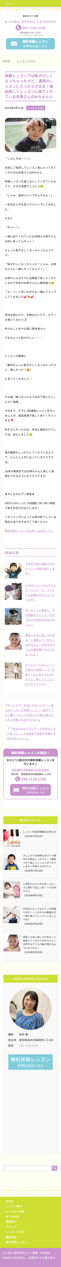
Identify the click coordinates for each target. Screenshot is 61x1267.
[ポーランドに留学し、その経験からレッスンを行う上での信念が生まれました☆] (13, 623)
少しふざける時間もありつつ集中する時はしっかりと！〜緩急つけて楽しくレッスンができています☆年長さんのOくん (39, 861)
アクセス (11, 1227)
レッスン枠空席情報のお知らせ (39, 832)
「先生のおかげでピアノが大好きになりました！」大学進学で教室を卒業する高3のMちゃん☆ (31, 733)
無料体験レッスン (16, 1242)
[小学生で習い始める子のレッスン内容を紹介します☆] (13, 576)
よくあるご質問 (15, 1211)
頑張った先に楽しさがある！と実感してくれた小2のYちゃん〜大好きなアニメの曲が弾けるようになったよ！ (40, 644)
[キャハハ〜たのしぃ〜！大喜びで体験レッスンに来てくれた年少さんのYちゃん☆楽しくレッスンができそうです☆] (13, 677)
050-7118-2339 (33, 779)
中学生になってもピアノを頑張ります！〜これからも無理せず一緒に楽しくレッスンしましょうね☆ (39, 914)
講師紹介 (11, 1221)
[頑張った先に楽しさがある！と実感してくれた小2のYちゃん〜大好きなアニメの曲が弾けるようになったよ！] (13, 648)
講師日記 (11, 1237)
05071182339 (33, 28)
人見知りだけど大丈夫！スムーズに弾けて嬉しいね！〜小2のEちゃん (39, 887)
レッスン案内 (14, 1206)
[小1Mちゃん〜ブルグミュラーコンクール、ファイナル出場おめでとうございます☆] (13, 598)
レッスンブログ (35, 108)
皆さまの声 (12, 1216)
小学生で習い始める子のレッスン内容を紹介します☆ (40, 568)
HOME (10, 1201)
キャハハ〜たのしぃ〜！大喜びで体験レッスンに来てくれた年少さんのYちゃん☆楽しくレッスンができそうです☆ (40, 674)
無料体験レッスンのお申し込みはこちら (29, 531)
